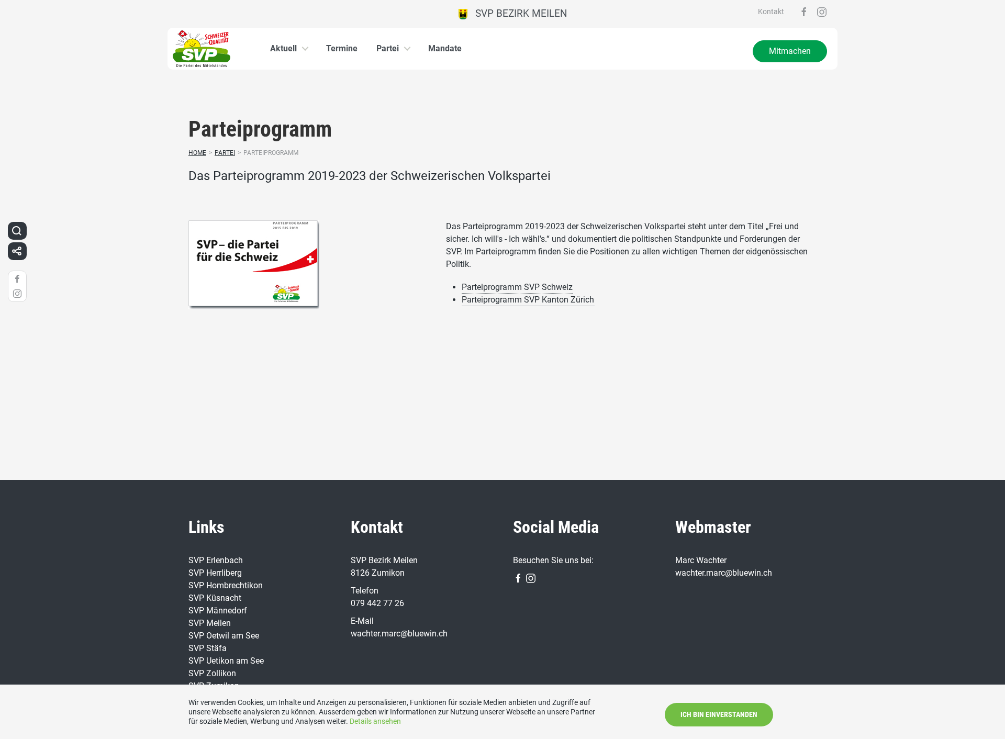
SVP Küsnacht (214, 598)
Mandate (445, 48)
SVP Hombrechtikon (225, 585)
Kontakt (771, 11)
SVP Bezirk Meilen (517, 13)
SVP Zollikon (212, 673)
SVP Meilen (209, 623)
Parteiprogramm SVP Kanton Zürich (528, 300)
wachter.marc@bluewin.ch (399, 634)
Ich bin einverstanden (718, 714)
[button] (17, 231)
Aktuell (283, 48)
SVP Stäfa (207, 648)
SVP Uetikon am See (226, 661)
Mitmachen (790, 51)
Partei (387, 48)
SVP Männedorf (217, 610)
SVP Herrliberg (215, 573)
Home (197, 152)
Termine (342, 48)
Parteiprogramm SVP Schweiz (517, 287)
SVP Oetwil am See (223, 636)
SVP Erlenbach (215, 560)
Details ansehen (375, 721)
